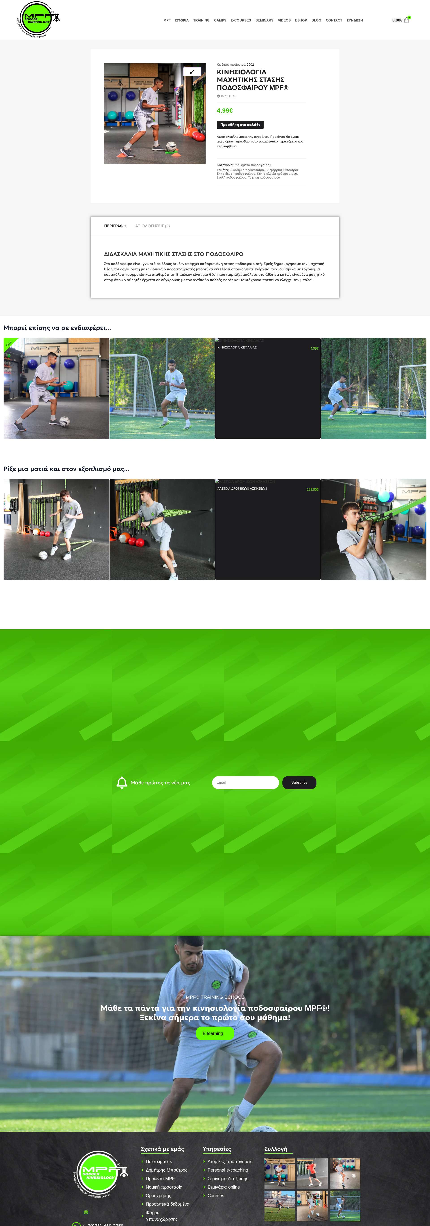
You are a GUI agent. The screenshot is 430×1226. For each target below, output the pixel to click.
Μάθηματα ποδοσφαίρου (252, 165)
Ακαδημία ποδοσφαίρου (248, 170)
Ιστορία (182, 20)
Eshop (301, 20)
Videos (284, 20)
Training (201, 20)
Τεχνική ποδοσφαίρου (264, 177)
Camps (220, 20)
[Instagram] (86, 1212)
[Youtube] (95, 1212)
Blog (316, 20)
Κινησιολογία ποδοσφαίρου (277, 173)
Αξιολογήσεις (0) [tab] (152, 226)
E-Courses (241, 20)
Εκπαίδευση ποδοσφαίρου (236, 173)
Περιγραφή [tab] (115, 226)
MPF (167, 20)
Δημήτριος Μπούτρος (283, 170)
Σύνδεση (355, 20)
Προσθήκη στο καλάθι (240, 125)
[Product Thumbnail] (192, 71)
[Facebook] (76, 1212)
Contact (334, 20)
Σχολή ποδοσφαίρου (231, 177)
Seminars (264, 20)
